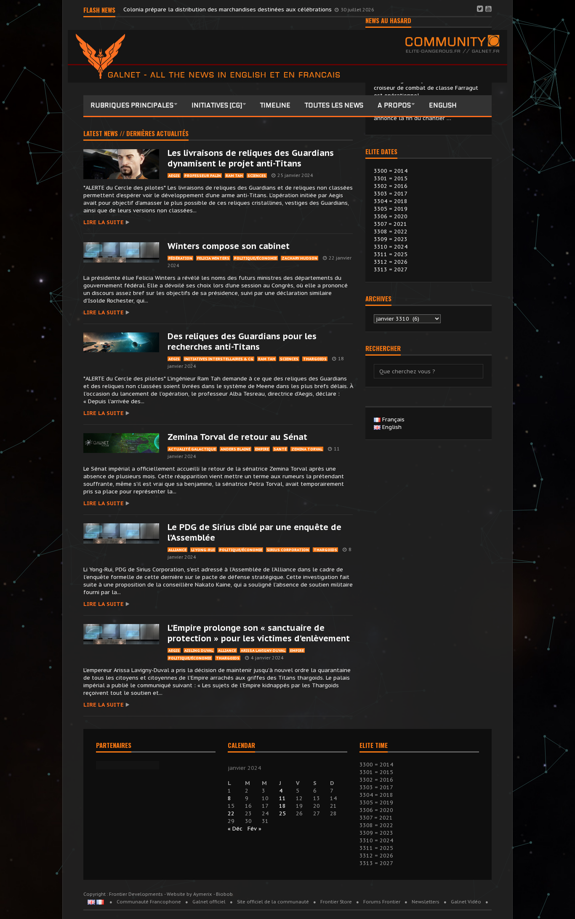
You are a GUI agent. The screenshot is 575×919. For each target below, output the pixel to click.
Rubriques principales (132, 105)
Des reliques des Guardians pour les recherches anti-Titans (242, 341)
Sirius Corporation (288, 549)
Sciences (257, 175)
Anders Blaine (235, 449)
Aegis (174, 175)
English (443, 105)
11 (282, 798)
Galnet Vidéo (466, 902)
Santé (280, 449)
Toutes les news (334, 105)
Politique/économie (255, 258)
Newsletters (425, 902)
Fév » (254, 828)
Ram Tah (234, 175)
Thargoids (315, 358)
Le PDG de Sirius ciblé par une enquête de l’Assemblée (254, 532)
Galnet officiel (209, 902)
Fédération (180, 258)
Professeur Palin (202, 175)
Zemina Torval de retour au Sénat (237, 436)
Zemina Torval (306, 449)
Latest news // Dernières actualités (136, 134)
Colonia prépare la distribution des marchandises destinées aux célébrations (228, 9)
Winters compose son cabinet (229, 246)
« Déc (235, 828)
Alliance (177, 549)
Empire (262, 449)
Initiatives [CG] (217, 105)
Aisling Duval (198, 650)
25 (282, 813)
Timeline (275, 105)
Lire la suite (103, 222)
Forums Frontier (381, 902)
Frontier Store (336, 902)
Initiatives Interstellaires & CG (218, 358)
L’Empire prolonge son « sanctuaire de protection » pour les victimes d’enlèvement (259, 633)
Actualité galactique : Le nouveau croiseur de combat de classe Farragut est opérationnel (426, 88)
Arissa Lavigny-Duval (263, 650)
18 (282, 805)
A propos (394, 105)
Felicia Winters (213, 258)
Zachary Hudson (299, 258)
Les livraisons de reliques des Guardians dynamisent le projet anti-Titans (251, 158)
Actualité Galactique (192, 449)
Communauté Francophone (149, 902)
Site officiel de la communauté (273, 902)
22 (231, 813)
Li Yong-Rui (203, 549)
